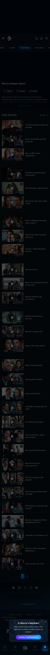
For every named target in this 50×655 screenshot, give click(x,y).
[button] (45, 621)
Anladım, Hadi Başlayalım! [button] (28, 637)
